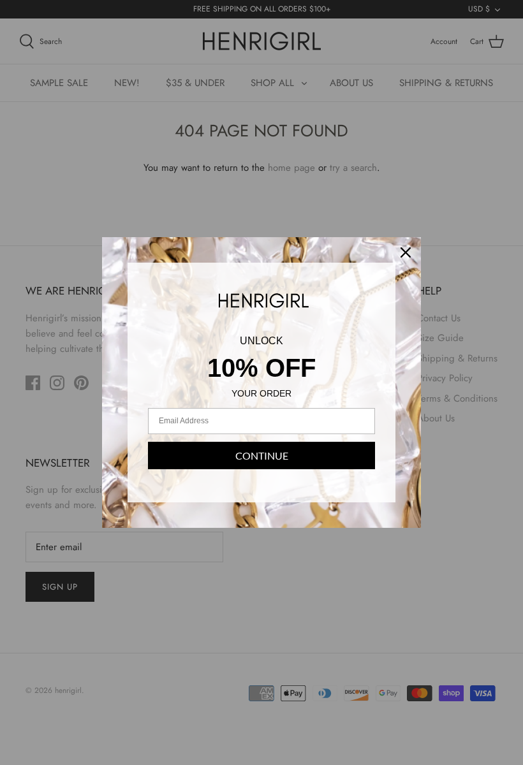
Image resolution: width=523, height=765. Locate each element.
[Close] (405, 252)
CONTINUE (261, 455)
